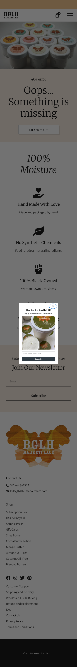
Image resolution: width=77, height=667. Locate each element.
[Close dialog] (53, 306)
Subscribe (38, 359)
